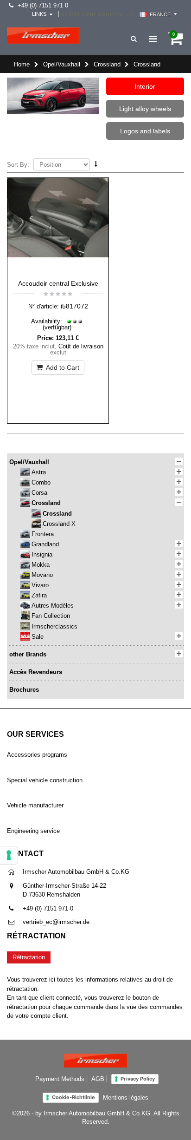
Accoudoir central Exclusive (58, 283)
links (39, 14)
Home (22, 64)
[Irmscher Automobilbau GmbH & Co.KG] (43, 35)
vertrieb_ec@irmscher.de (56, 921)
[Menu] (153, 39)
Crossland (107, 64)
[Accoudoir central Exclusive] (57, 226)
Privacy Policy (138, 1078)
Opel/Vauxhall (61, 64)
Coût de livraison (80, 346)
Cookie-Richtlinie (73, 1097)
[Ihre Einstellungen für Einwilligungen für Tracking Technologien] (9, 855)
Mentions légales (125, 1097)
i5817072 (74, 306)
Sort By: (18, 165)
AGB (97, 1078)
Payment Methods (59, 1078)
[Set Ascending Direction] (96, 164)
